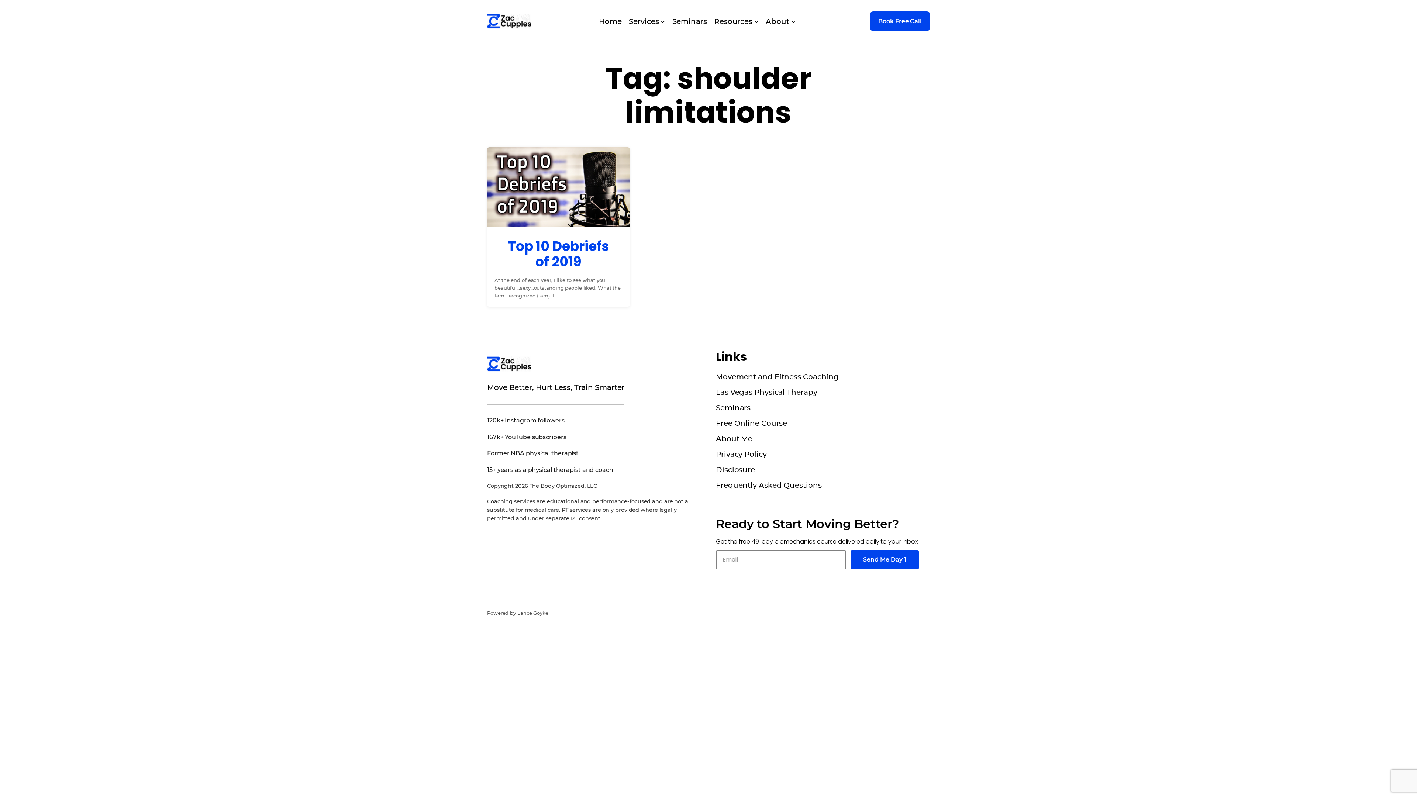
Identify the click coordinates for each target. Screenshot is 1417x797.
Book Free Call (900, 21)
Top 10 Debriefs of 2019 (559, 254)
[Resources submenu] (756, 21)
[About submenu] (793, 21)
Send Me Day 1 (884, 559)
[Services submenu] (663, 21)
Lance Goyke (532, 613)
